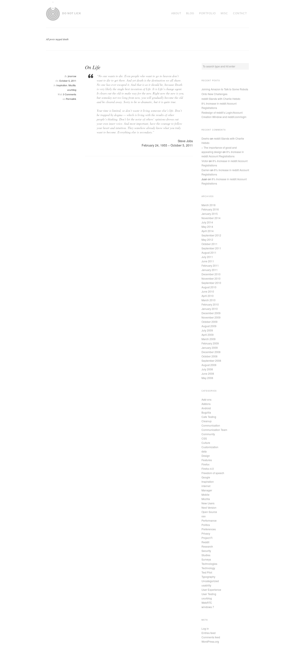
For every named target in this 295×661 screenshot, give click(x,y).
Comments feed (210, 637)
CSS (204, 438)
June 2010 (207, 291)
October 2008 (209, 356)
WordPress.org (210, 641)
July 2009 (207, 330)
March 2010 (208, 300)
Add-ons (206, 399)
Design (205, 455)
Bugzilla (206, 412)
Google (205, 477)
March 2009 (208, 339)
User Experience (211, 589)
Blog (190, 13)
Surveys (206, 559)
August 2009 (208, 326)
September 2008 (211, 360)
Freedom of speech (212, 473)
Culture (205, 442)
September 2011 (211, 248)
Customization (209, 447)
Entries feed (208, 633)
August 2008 (208, 365)
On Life (92, 67)
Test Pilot (206, 572)
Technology (208, 568)
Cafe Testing (208, 417)
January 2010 (209, 309)
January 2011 (209, 270)
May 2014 (207, 226)
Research (207, 546)
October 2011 (209, 244)
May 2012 (207, 239)
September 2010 (211, 283)
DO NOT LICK (71, 13)
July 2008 (207, 369)
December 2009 (210, 313)
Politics (205, 525)
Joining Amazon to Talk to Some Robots (224, 89)
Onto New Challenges (214, 94)
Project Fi (207, 538)
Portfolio (207, 13)
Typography (208, 576)
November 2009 (210, 317)
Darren (205, 170)
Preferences (208, 529)
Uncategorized (210, 581)
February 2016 (210, 209)
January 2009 (209, 347)
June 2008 (207, 373)
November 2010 (210, 278)
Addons (206, 404)
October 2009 (209, 321)
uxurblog (71, 89)
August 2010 (208, 287)
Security (206, 551)
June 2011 (207, 261)
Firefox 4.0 (207, 468)
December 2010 (210, 274)
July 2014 (207, 222)
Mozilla (72, 85)
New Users (207, 503)
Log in (205, 628)
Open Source (209, 512)
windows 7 (207, 607)
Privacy (205, 533)
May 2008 (207, 378)
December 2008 (210, 352)
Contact (240, 13)
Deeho (205, 138)
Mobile (205, 494)
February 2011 (210, 265)
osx (203, 516)
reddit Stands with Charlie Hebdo (220, 98)
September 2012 (211, 235)
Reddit (205, 542)
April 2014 (207, 231)
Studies (205, 555)
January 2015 (209, 213)
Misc (224, 13)
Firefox (205, 464)
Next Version (208, 507)
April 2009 (207, 334)
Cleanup (206, 421)
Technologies (209, 563)
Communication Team (214, 430)
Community (208, 434)
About (176, 13)
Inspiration (61, 85)
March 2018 (208, 205)
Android (206, 408)
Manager (206, 490)
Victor (204, 161)
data (204, 451)
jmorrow (72, 76)
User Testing (208, 594)
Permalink (71, 98)
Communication (210, 425)
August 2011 (208, 252)
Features (206, 460)
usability (206, 585)
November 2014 (210, 218)
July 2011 (207, 257)
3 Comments (69, 94)
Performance (209, 520)
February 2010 (210, 304)
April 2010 (207, 296)
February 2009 (210, 343)
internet (205, 486)
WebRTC (206, 602)
